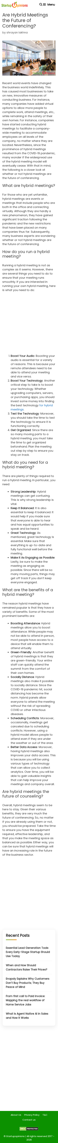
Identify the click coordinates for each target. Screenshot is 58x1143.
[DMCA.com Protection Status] (29, 1129)
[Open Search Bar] (41, 4)
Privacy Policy (31, 1114)
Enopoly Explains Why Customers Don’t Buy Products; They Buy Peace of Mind (27, 983)
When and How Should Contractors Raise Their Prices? (26, 967)
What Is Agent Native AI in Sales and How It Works (27, 1016)
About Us (16, 1114)
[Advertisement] (29, 324)
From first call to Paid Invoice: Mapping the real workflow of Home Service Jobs (25, 1000)
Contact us (29, 1119)
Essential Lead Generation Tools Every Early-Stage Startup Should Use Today (28, 952)
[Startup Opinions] (15, 4)
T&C (45, 1114)
